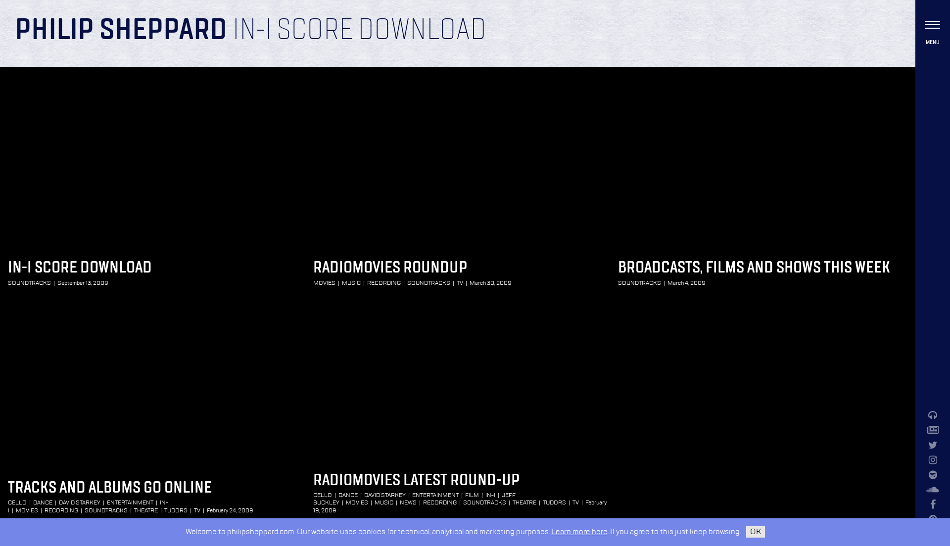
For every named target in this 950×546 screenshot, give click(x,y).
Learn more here (579, 532)
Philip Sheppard (121, 31)
